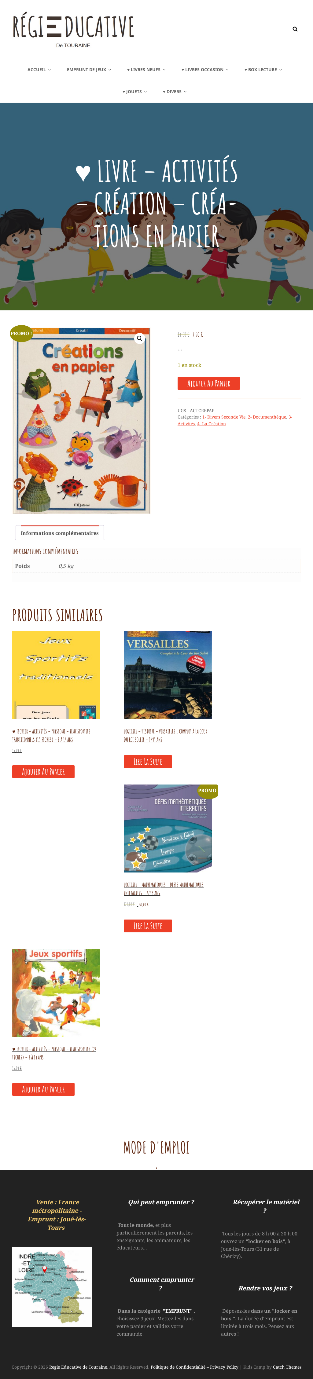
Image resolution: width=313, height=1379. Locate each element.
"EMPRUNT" (178, 1311)
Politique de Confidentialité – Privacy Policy (194, 1367)
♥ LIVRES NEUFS (143, 69)
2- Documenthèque (267, 417)
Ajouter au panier (208, 383)
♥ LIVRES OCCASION (202, 69)
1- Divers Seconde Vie (223, 417)
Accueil (37, 69)
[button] (139, 338)
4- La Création (211, 423)
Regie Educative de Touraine (78, 1367)
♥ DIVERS (172, 91)
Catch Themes (287, 1367)
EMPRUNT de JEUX (86, 69)
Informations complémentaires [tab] (60, 533)
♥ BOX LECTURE (261, 69)
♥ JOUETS (132, 91)
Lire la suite (148, 761)
